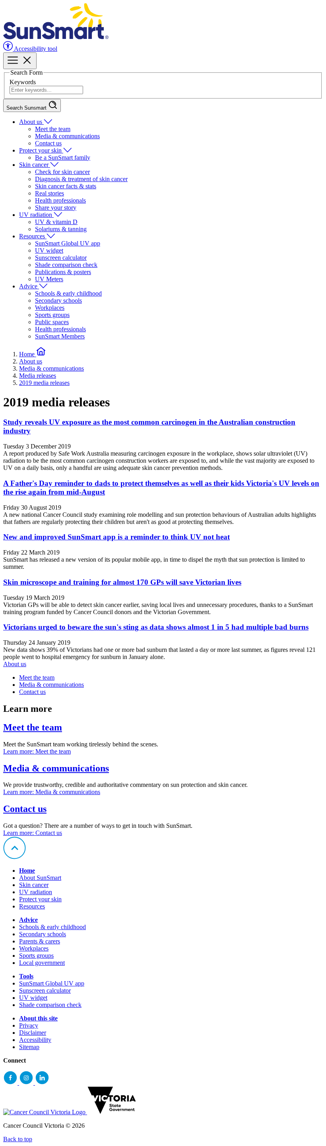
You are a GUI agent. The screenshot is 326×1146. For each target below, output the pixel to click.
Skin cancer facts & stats (65, 186)
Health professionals (60, 200)
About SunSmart (40, 877)
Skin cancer (34, 164)
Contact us (48, 143)
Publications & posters (63, 272)
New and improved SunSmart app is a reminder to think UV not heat (116, 537)
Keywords (23, 82)
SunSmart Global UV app (67, 243)
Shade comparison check (66, 264)
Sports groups (52, 314)
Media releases (37, 375)
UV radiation (36, 214)
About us (31, 121)
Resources (33, 236)
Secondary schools (58, 300)
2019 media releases (44, 382)
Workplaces (49, 307)
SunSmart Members (60, 336)
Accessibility (35, 1039)
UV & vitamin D (56, 221)
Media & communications (67, 136)
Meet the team (52, 129)
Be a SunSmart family (62, 157)
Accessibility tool (35, 48)
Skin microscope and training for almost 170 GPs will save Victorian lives (122, 582)
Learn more (37, 751)
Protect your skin (41, 150)
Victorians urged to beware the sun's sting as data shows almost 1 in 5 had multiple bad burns (156, 627)
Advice (29, 286)
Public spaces (52, 322)
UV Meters (49, 279)
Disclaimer (32, 1032)
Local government (42, 962)
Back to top (17, 1139)
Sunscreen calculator (61, 257)
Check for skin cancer (62, 171)
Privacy (28, 1025)
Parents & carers (39, 941)
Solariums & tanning (61, 229)
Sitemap (29, 1047)
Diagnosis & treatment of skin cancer (81, 179)
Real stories (49, 193)
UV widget (49, 250)
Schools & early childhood (68, 293)
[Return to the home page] (56, 37)
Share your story (55, 207)
